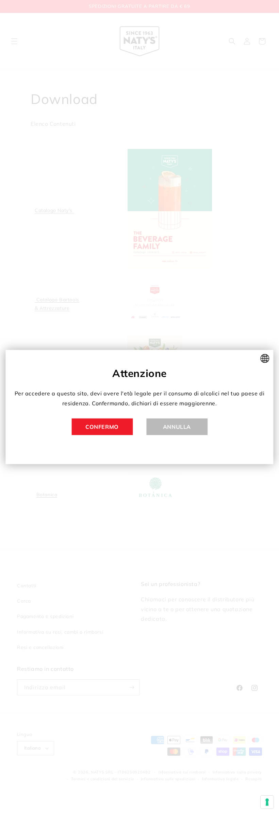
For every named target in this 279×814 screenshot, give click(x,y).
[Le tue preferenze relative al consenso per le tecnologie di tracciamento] (267, 802)
